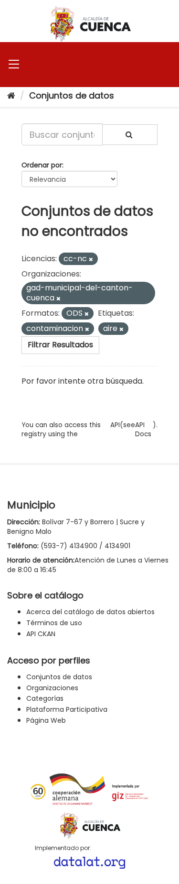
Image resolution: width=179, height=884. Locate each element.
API (115, 425)
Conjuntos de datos (71, 95)
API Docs (143, 429)
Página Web (46, 720)
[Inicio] (11, 95)
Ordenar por (41, 165)
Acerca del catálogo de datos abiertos (90, 612)
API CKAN (40, 634)
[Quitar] (91, 259)
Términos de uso (54, 623)
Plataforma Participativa (66, 709)
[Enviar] (130, 134)
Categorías (44, 698)
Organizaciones (52, 688)
